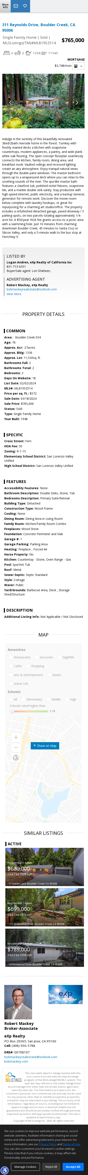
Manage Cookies (25, 1167)
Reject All (51, 1167)
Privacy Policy (47, 1144)
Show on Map (46, 746)
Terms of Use (71, 1144)
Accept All (73, 1167)
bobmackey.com (16, 1061)
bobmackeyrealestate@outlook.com (32, 289)
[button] (4, 1170)
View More (14, 294)
